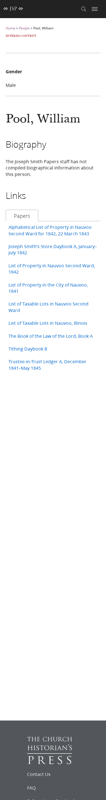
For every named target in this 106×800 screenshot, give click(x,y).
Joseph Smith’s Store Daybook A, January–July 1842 (52, 249)
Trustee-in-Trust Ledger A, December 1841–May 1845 (47, 364)
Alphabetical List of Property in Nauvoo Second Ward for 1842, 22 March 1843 (50, 230)
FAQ (31, 788)
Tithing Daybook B (27, 348)
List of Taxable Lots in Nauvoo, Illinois (47, 323)
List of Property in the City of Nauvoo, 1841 (48, 287)
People (24, 28)
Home (10, 28)
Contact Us (39, 774)
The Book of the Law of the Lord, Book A (50, 336)
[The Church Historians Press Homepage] (49, 762)
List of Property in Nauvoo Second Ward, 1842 (51, 268)
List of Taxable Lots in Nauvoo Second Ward (48, 306)
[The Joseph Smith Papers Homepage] (13, 9)
